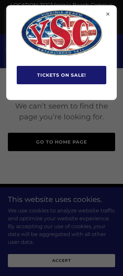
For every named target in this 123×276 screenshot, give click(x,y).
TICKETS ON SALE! (61, 75)
